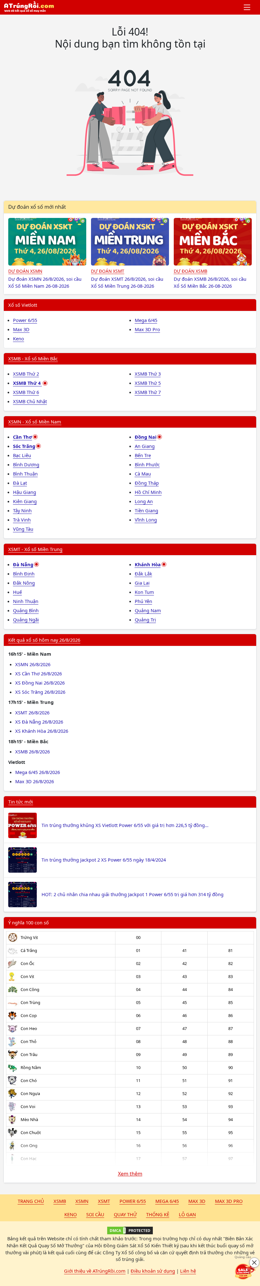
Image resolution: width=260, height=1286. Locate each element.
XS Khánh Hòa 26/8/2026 (41, 731)
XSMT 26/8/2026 (32, 712)
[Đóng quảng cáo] (254, 1262)
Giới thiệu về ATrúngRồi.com (95, 1271)
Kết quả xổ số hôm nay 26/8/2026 (44, 640)
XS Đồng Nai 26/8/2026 (40, 682)
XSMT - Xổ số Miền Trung (35, 549)
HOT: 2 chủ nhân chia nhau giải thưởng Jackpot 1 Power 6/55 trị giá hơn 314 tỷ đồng (133, 894)
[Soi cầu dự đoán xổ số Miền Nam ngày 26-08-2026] (47, 242)
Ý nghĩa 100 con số (28, 922)
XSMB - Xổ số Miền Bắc (33, 358)
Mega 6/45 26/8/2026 (37, 772)
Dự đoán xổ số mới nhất (37, 206)
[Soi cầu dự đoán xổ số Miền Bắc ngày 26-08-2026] (213, 242)
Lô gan (187, 1214)
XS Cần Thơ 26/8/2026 (38, 673)
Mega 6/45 (146, 320)
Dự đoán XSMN (25, 271)
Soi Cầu (95, 1214)
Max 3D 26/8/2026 (34, 781)
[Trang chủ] (28, 7)
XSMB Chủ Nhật (30, 401)
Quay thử (125, 1214)
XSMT (104, 1201)
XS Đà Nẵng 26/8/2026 (39, 721)
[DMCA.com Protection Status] (130, 1230)
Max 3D (21, 329)
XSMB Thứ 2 (26, 374)
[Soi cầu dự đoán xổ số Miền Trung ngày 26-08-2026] (130, 242)
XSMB (60, 1201)
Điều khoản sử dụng (153, 1271)
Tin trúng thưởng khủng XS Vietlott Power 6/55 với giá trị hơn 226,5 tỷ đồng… (125, 825)
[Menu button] (247, 7)
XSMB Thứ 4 (27, 383)
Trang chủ (31, 1201)
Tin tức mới (20, 801)
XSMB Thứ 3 (148, 374)
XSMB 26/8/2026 (32, 751)
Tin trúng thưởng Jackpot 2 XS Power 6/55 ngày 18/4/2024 (104, 859)
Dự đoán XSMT (107, 271)
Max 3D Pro (147, 329)
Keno (18, 338)
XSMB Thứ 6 (26, 392)
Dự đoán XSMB (190, 271)
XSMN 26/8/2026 (32, 664)
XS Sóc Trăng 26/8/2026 (40, 692)
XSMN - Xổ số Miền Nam (34, 421)
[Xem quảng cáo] (245, 1271)
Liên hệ (188, 1271)
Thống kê (157, 1214)
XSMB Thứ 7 (148, 392)
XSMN (81, 1201)
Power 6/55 (25, 320)
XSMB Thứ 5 (148, 383)
